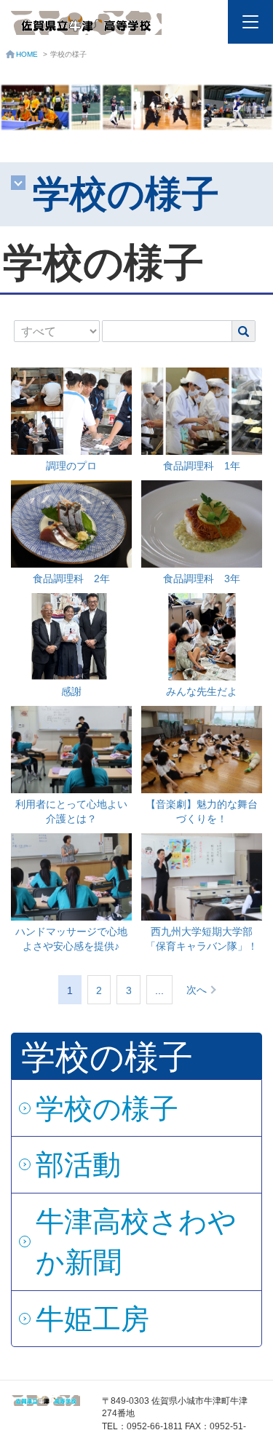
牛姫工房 (92, 1319)
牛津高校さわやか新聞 (136, 1241)
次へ (196, 990)
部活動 (78, 1164)
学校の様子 (107, 1108)
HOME (27, 54)
